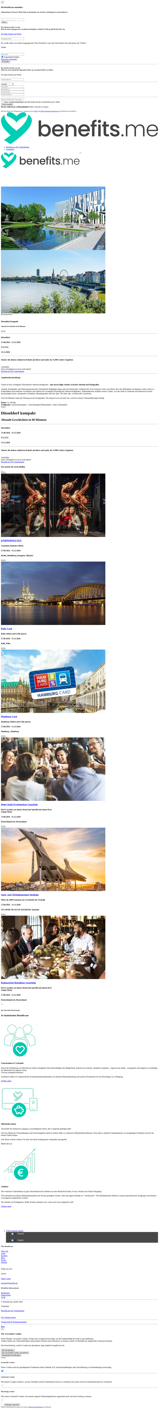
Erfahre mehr (6, 1081)
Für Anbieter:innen (8, 1317)
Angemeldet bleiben (11, 57)
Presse (3, 1260)
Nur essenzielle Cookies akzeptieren (15, 1353)
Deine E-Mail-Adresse (8, 20)
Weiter (4, 22)
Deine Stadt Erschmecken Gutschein (19, 804)
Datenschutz (6, 1295)
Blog (3, 1258)
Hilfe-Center (6, 1279)
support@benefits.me (9, 1283)
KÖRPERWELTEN (11, 540)
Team (3, 1253)
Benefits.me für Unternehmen (17, 147)
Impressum (5, 1293)
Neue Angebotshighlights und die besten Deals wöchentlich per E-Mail (31, 102)
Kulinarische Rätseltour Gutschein (18, 982)
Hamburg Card (9, 716)
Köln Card (6, 628)
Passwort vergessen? (9, 59)
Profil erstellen (7, 104)
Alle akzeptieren (8, 1350)
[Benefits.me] (79, 143)
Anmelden (5, 62)
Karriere (4, 1256)
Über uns (4, 1251)
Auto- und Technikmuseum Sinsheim (20, 894)
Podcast (4, 1262)
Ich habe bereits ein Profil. (11, 34)
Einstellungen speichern (10, 1405)
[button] (4, 314)
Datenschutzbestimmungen (50, 111)
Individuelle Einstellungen (11, 1355)
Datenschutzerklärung (36, 1407)
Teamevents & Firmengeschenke (14, 1322)
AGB (35, 111)
